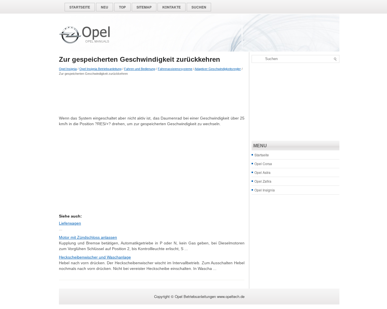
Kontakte (171, 7)
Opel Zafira (262, 181)
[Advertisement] (151, 95)
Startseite (79, 7)
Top (122, 7)
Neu (104, 7)
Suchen (199, 7)
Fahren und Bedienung (139, 69)
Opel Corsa (263, 163)
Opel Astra (262, 172)
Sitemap (144, 7)
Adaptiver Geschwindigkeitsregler (218, 69)
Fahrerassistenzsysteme (175, 69)
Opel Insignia (68, 69)
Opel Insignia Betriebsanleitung (100, 69)
